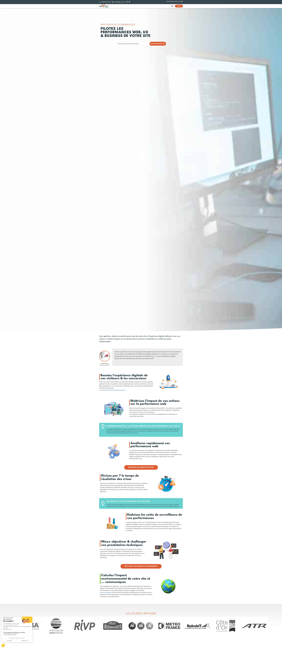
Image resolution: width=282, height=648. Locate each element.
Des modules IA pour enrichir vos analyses (128, 501)
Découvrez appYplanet (106, 592)
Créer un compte (178, 1)
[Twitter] (127, 1)
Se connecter (170, 1)
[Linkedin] (129, 1)
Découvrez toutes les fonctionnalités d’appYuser (112, 390)
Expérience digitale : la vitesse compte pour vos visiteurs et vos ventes (143, 426)
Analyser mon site (157, 44)
